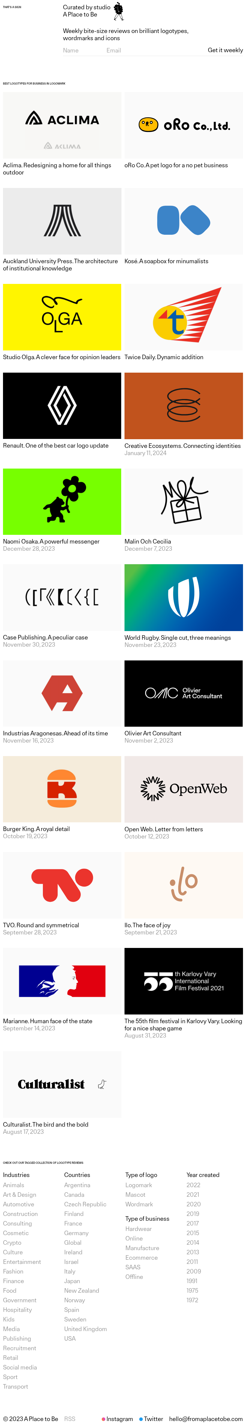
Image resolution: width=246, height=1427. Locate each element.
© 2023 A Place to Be (30, 1419)
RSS (69, 1419)
